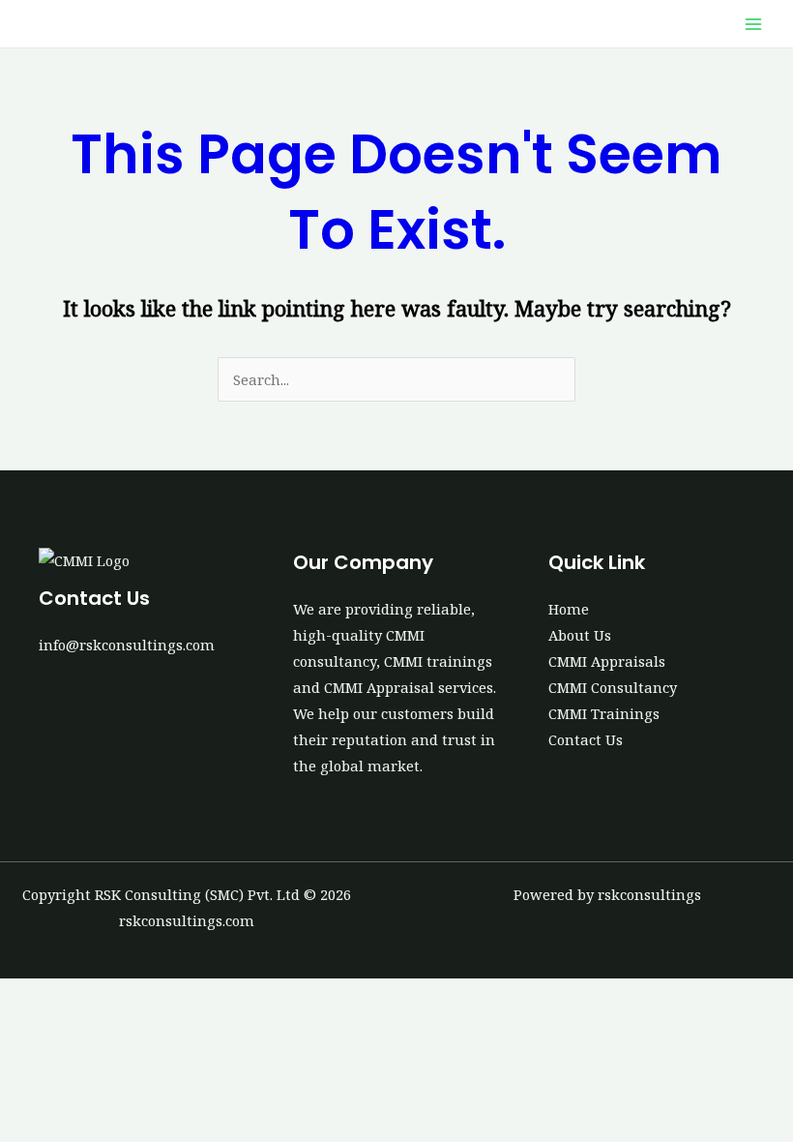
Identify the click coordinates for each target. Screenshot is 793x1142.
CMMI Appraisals (606, 661)
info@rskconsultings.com (127, 644)
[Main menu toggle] (753, 24)
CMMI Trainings (604, 713)
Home (568, 608)
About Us (579, 635)
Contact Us (585, 739)
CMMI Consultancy (612, 687)
